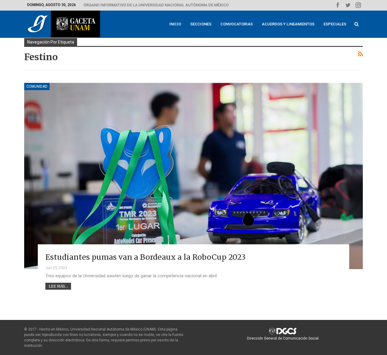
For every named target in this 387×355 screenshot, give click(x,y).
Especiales (335, 24)
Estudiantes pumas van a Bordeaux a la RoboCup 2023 (145, 257)
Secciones (200, 24)
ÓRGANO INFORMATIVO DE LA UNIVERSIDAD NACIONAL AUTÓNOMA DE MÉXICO (156, 5)
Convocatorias (236, 24)
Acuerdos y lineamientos (288, 24)
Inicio (175, 24)
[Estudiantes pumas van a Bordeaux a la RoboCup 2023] (193, 176)
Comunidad (36, 86)
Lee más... (58, 286)
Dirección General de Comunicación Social (283, 338)
